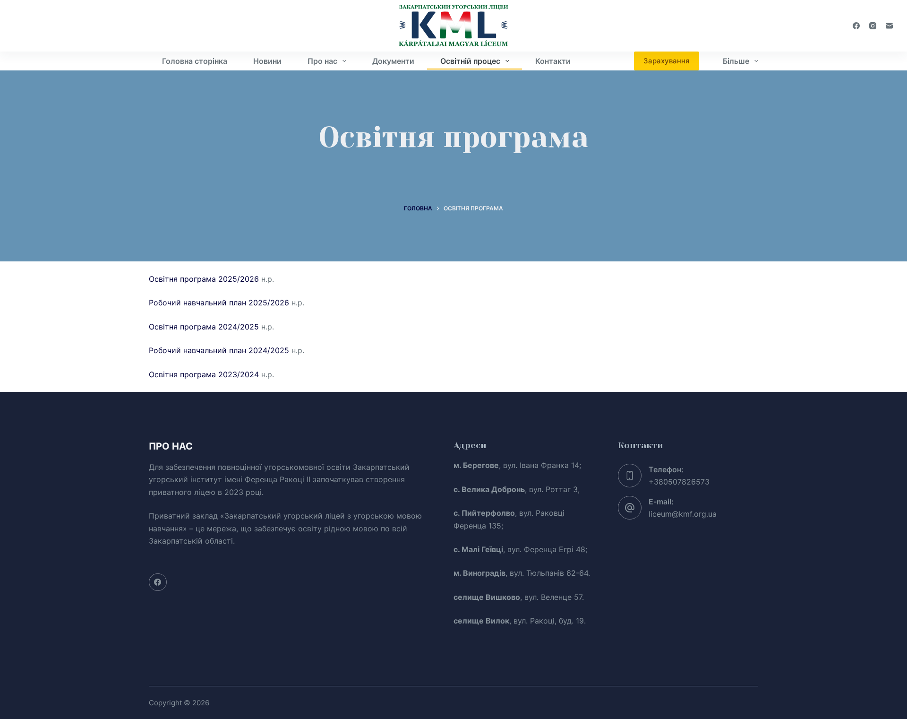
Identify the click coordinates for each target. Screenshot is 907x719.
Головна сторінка (194, 61)
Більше (736, 61)
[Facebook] (856, 25)
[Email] (889, 25)
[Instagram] (872, 25)
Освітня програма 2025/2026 (204, 279)
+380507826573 (679, 481)
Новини (267, 61)
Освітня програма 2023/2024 (204, 374)
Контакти (553, 61)
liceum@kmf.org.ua (683, 514)
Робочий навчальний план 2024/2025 (219, 350)
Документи (393, 61)
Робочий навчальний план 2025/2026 (219, 302)
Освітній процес (470, 61)
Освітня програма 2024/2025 (204, 326)
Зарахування (666, 60)
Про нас (322, 61)
